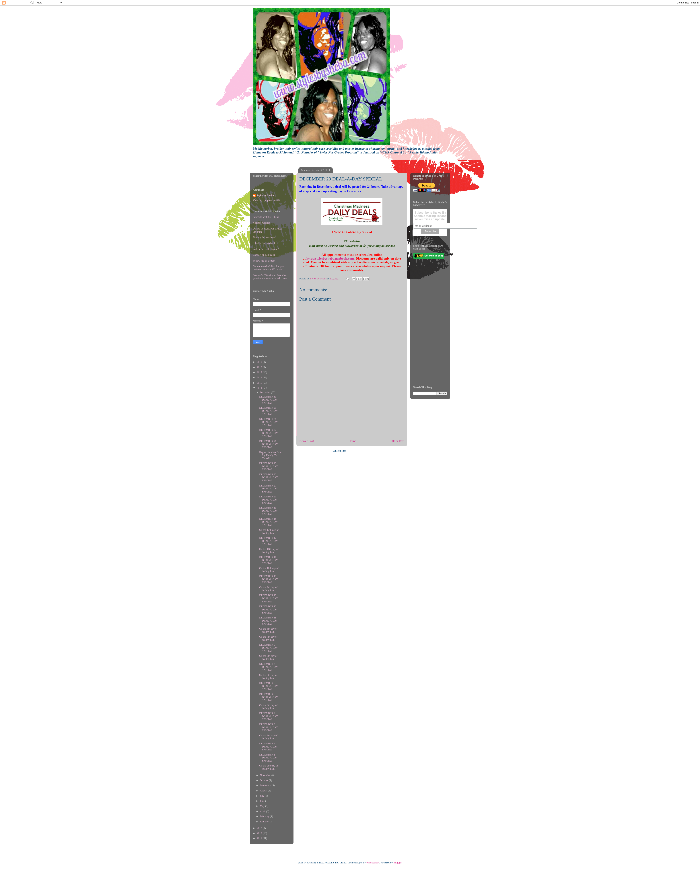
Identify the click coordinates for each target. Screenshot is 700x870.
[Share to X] (361, 279)
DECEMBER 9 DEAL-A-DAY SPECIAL (268, 647)
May (262, 806)
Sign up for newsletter (264, 237)
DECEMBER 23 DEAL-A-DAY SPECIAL (268, 466)
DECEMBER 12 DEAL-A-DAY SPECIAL (268, 609)
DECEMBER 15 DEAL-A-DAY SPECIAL (268, 579)
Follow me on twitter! (264, 260)
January (264, 821)
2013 (260, 828)
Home (352, 441)
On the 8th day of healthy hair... (268, 630)
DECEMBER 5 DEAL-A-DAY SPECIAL (268, 697)
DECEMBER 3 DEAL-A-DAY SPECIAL (268, 727)
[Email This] (354, 279)
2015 (260, 383)
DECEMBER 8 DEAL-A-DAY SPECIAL (268, 667)
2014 (260, 388)
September (266, 785)
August (264, 790)
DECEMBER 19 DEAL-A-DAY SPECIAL (268, 510)
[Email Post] (347, 278)
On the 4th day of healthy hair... (268, 707)
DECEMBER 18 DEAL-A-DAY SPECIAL (268, 521)
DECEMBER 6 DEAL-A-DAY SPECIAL (268, 686)
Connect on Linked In (264, 255)
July (262, 796)
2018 (260, 367)
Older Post (397, 441)
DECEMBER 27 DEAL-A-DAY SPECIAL (268, 433)
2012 (260, 833)
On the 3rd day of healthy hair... (268, 737)
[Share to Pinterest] (368, 279)
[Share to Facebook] (364, 279)
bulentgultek (372, 862)
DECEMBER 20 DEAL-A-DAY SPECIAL (268, 499)
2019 (260, 362)
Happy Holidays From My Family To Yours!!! (270, 455)
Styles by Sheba (265, 195)
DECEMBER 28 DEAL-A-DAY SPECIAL (268, 422)
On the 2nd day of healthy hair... (268, 767)
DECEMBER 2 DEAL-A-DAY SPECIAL (268, 746)
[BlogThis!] (357, 279)
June (262, 801)
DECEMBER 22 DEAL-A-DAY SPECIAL (268, 477)
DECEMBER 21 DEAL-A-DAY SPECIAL (268, 488)
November (265, 775)
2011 (260, 838)
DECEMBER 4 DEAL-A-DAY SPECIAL (268, 716)
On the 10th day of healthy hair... (269, 570)
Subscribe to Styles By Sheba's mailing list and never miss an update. (430, 216)
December (265, 392)
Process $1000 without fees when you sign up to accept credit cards (270, 277)
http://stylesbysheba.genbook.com (330, 258)
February (265, 816)
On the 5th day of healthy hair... (268, 677)
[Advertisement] (351, 410)
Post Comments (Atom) (359, 450)
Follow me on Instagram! (266, 249)
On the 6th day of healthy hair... (268, 657)
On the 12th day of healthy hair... (269, 531)
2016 (260, 377)
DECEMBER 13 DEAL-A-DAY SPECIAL (268, 598)
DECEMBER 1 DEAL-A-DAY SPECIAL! (268, 757)
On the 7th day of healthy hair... (268, 638)
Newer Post (306, 441)
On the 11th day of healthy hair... (269, 551)
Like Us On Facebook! (264, 243)
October (264, 780)
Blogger (398, 862)
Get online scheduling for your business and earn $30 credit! (269, 268)
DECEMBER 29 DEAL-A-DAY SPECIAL (268, 410)
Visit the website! (262, 222)
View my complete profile (266, 200)
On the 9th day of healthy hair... (268, 589)
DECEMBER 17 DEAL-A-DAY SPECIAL (268, 541)
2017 (260, 372)
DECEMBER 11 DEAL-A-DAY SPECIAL (268, 620)
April (263, 811)
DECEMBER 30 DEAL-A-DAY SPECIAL (268, 399)
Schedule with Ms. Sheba (266, 217)
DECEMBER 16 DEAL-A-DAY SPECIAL (268, 560)
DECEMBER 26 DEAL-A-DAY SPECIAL (268, 444)
